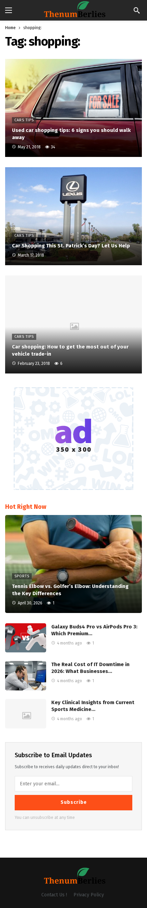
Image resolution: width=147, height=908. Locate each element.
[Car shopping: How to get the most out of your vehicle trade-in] (73, 324)
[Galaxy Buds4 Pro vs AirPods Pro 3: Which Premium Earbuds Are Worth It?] (25, 638)
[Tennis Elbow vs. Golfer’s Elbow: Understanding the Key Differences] (73, 564)
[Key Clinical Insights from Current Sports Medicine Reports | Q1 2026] (25, 713)
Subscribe (74, 802)
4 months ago (69, 643)
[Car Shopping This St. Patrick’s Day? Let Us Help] (73, 216)
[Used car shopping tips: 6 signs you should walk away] (73, 108)
